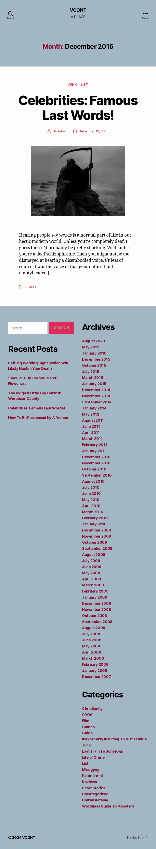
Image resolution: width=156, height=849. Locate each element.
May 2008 (91, 646)
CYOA (87, 715)
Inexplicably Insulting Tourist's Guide (114, 739)
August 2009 (93, 554)
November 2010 (96, 463)
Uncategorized (95, 794)
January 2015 (94, 384)
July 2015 (90, 371)
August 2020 (93, 341)
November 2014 (96, 396)
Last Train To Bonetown (102, 751)
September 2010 (97, 475)
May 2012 (90, 414)
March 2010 (92, 512)
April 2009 (91, 579)
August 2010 (93, 481)
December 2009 (96, 530)
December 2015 (96, 359)
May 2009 (91, 573)
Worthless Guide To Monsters (108, 806)
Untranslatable (95, 800)
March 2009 (93, 585)
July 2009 (91, 561)
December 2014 (96, 390)
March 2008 (93, 658)
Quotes (30, 287)
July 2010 (91, 487)
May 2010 (91, 500)
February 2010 (95, 518)
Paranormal (92, 776)
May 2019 (90, 347)
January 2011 (94, 451)
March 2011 (92, 439)
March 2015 (92, 377)
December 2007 (96, 676)
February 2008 (95, 664)
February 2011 (94, 445)
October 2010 (94, 469)
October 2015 (94, 365)
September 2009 (97, 548)
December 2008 (96, 603)
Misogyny (90, 769)
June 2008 (91, 640)
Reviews (89, 782)
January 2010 (94, 524)
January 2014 (94, 408)
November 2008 (96, 609)
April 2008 (91, 652)
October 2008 (94, 615)
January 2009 (94, 597)
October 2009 (94, 542)
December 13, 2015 (93, 131)
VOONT (78, 10)
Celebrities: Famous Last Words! (78, 107)
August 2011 (93, 420)
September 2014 (97, 402)
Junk (72, 84)
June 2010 (91, 493)
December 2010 (96, 457)
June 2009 (91, 567)
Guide (87, 733)
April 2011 (91, 432)
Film (85, 721)
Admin (62, 131)
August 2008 (93, 628)
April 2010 (91, 506)
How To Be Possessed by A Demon (38, 418)
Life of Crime (93, 757)
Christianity (92, 708)
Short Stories (93, 788)
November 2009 (96, 536)
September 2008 (97, 622)
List (84, 84)
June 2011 (91, 426)
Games (88, 727)
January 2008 (94, 670)
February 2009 (95, 591)
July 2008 (91, 634)
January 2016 (94, 353)
